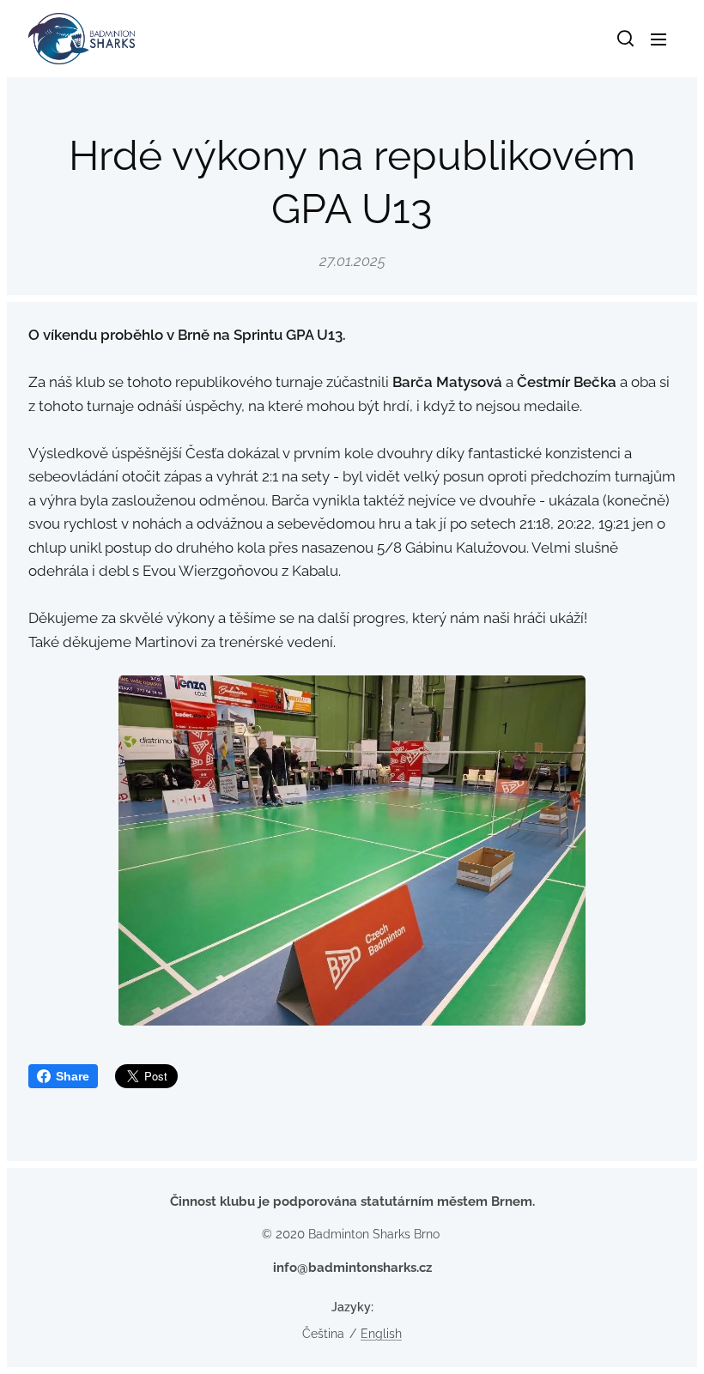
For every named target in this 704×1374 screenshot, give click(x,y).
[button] (624, 38)
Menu (658, 38)
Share (72, 1076)
